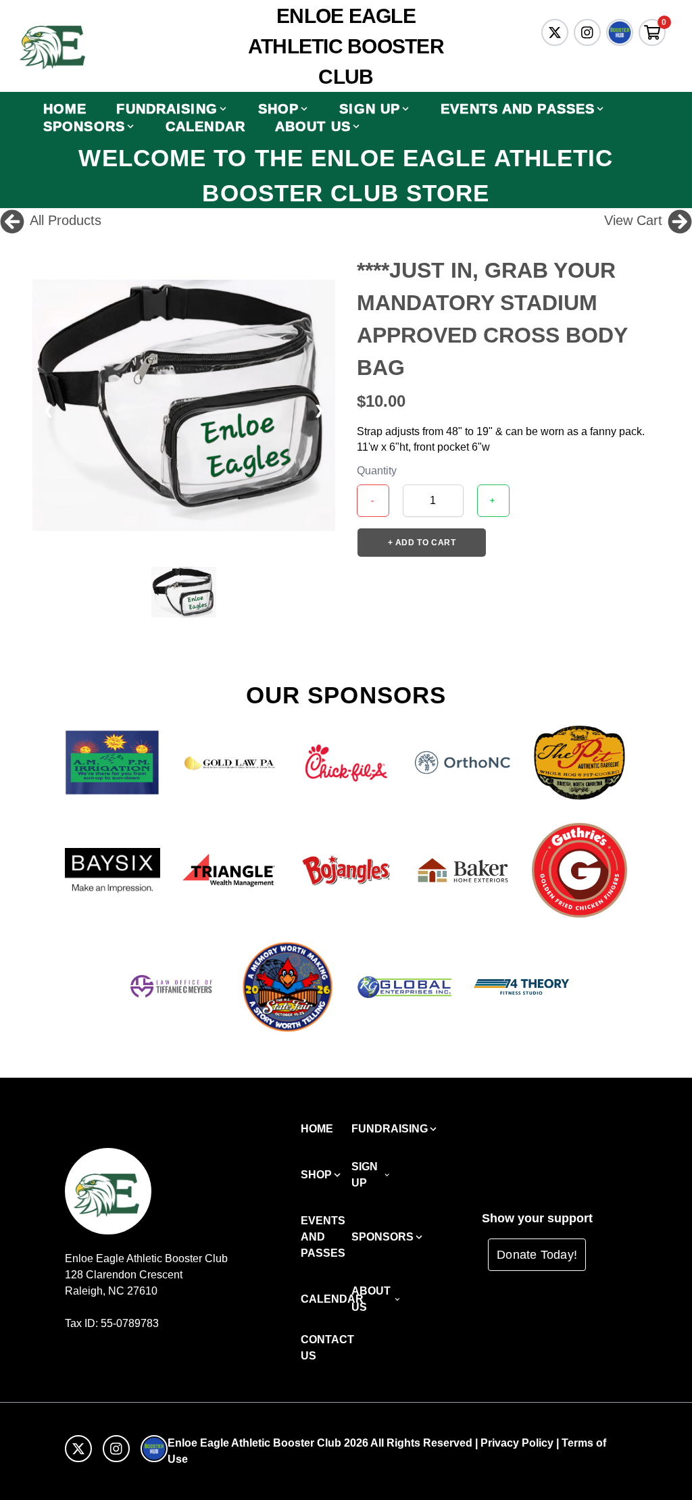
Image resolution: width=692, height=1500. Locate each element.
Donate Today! (537, 1254)
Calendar (205, 126)
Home (64, 108)
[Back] (12, 220)
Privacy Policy (516, 1443)
